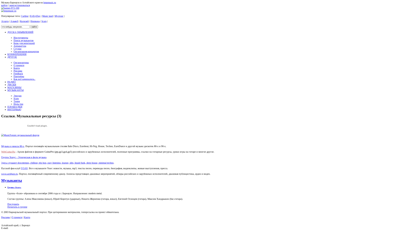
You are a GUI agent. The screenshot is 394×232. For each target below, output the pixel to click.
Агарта (5, 21)
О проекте (17, 217)
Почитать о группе (17, 207)
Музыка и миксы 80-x (12, 146)
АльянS (14, 21)
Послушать (13, 204)
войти (4, 5)
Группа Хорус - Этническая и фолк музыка (23, 157)
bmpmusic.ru (49, 2)
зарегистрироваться (19, 5)
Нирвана (35, 21)
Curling (24, 16)
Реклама (5, 217)
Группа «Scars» (14, 187)
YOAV (24, 168)
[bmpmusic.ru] (8, 11)
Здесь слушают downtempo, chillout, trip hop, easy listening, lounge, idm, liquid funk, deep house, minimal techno (57, 163)
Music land (47, 16)
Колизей (24, 21)
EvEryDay (35, 16)
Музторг (59, 16)
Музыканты (11, 180)
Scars (44, 21)
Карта (27, 217)
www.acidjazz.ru (9, 174)
